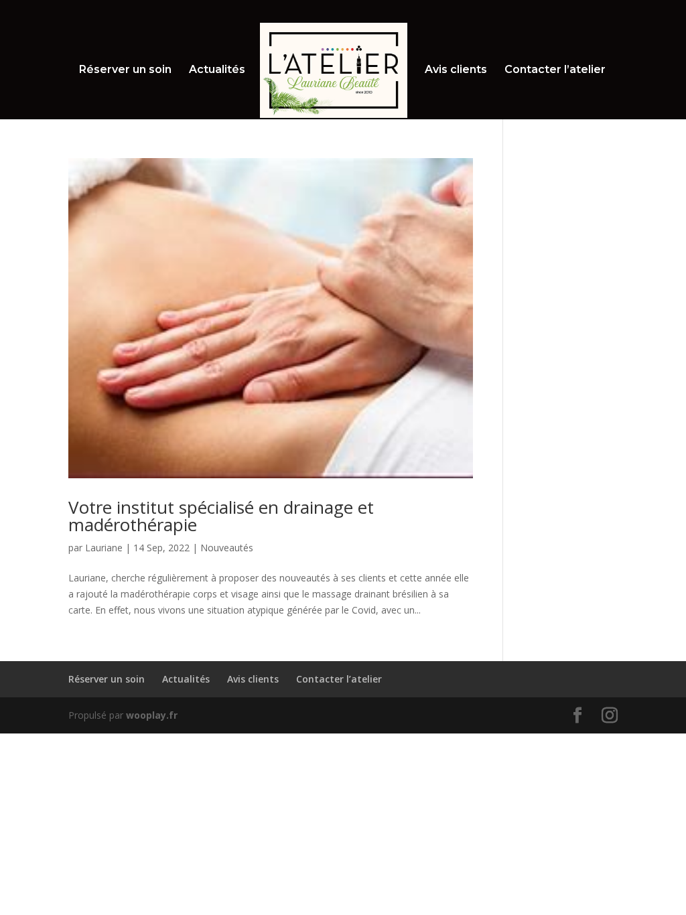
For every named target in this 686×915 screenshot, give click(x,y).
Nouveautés (226, 547)
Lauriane (104, 547)
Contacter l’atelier (555, 70)
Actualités (217, 70)
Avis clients (456, 70)
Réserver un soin (125, 70)
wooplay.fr (152, 715)
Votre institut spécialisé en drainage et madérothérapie (221, 516)
